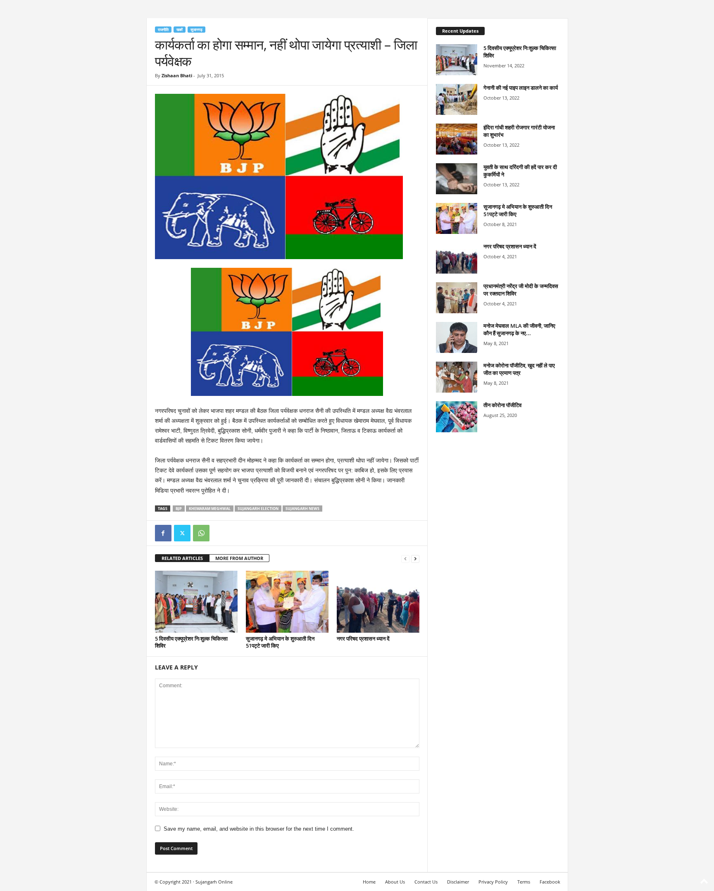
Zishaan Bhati (177, 75)
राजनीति (163, 29)
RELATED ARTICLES (182, 558)
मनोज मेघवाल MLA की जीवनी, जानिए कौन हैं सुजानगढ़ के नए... (519, 329)
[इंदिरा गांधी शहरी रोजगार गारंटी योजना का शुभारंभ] (456, 139)
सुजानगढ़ (196, 29)
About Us (395, 882)
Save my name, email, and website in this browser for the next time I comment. (259, 829)
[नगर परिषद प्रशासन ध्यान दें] (378, 602)
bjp (179, 508)
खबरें (179, 29)
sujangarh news (302, 508)
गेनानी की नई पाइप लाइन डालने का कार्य (520, 87)
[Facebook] (163, 533)
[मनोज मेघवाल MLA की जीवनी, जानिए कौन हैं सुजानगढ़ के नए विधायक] (456, 337)
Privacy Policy (493, 882)
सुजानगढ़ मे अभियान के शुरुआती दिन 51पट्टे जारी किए (280, 642)
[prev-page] (405, 558)
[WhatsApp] (201, 533)
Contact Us (426, 882)
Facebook (550, 882)
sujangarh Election (258, 508)
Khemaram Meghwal (210, 508)
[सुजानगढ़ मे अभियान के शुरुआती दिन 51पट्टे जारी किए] (287, 602)
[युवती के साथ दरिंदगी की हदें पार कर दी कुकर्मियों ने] (456, 178)
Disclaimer (458, 882)
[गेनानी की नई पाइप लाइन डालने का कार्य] (456, 99)
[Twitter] (182, 533)
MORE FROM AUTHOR (239, 558)
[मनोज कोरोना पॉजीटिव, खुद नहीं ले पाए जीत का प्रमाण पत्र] (456, 377)
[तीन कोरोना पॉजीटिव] (456, 416)
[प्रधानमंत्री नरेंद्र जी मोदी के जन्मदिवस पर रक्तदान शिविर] (456, 297)
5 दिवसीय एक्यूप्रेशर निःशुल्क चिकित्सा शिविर (191, 642)
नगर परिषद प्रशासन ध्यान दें (363, 638)
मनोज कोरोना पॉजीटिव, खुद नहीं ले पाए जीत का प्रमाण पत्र (519, 369)
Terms (523, 882)
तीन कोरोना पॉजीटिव (502, 405)
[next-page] (415, 558)
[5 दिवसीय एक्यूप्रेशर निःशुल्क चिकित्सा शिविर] (196, 602)
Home (369, 882)
